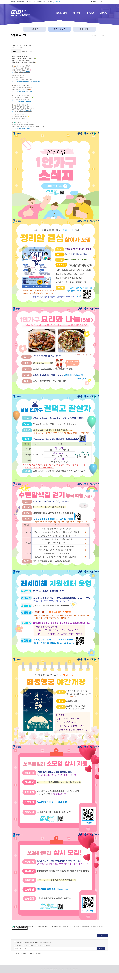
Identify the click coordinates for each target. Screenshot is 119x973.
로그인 (94, 2)
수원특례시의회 (20, 2)
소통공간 (96, 36)
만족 (26, 945)
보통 (32, 945)
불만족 (39, 945)
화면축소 (105, 2)
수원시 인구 (53, 2)
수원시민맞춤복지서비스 (39, 2)
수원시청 (13, 2)
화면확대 (103, 2)
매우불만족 (48, 945)
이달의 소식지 (104, 36)
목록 (101, 935)
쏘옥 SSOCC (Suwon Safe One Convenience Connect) (20, 13)
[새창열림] (20, 928)
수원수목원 (28, 2)
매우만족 (18, 945)
